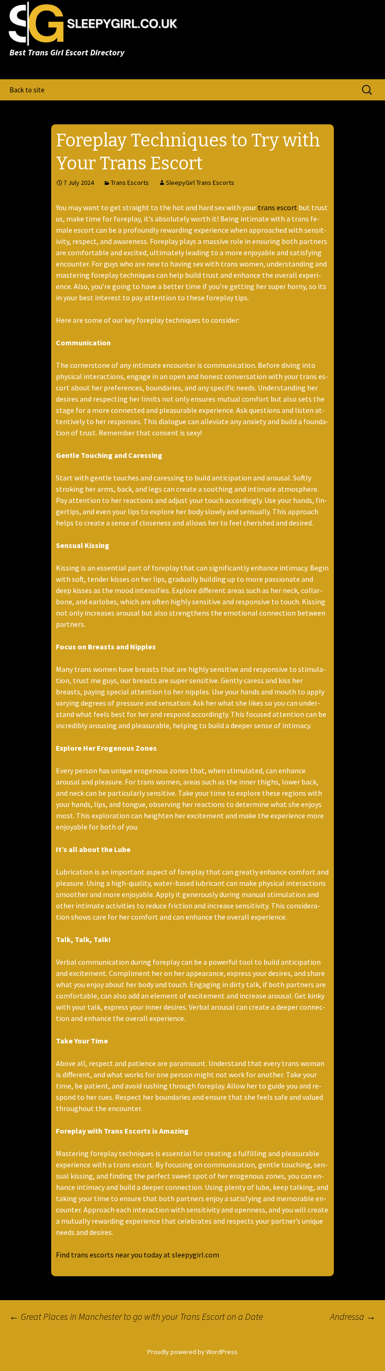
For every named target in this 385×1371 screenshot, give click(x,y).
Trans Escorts (130, 182)
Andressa (353, 1316)
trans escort (277, 207)
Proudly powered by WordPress (192, 1352)
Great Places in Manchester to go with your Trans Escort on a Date (136, 1316)
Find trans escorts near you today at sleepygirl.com (137, 1254)
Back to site (27, 89)
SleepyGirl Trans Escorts (200, 182)
